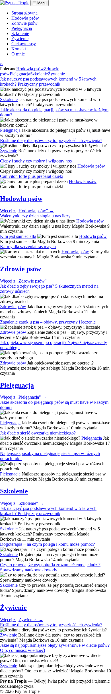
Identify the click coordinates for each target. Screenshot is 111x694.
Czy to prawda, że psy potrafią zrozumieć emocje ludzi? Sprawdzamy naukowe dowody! (50, 567)
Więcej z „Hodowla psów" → (27, 210)
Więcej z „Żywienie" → (21, 619)
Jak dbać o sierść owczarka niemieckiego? (38, 433)
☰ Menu (39, 3)
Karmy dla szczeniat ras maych (28, 246)
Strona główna (24, 13)
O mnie (18, 54)
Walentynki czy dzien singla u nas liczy (35, 215)
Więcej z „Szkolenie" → (22, 503)
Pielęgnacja (21, 28)
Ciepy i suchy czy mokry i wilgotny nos (36, 160)
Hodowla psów (25, 18)
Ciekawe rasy (23, 43)
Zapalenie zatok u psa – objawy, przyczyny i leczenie (48, 322)
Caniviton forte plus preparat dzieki (31, 176)
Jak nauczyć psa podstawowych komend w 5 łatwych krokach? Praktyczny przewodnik (48, 82)
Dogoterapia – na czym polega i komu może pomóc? (47, 544)
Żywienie (19, 38)
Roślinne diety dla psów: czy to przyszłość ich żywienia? (51, 140)
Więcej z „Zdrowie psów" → (26, 281)
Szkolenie (20, 33)
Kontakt (18, 48)
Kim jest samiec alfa (18, 236)
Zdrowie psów (24, 23)
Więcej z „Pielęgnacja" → (23, 397)
